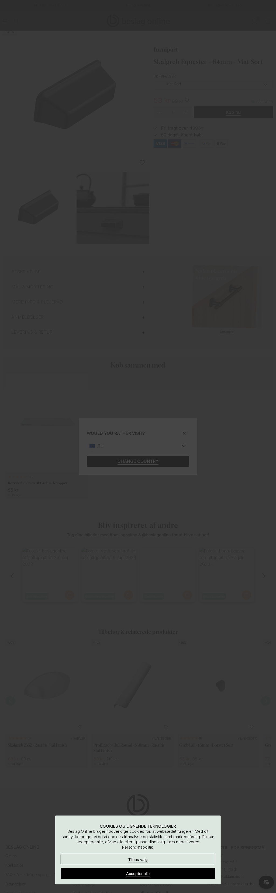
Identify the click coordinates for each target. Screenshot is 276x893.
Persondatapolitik (137, 847)
